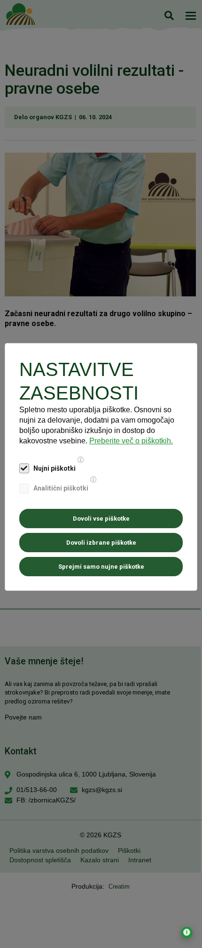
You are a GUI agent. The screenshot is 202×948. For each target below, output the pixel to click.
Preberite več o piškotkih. (131, 441)
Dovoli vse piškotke (101, 518)
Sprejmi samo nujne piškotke (101, 566)
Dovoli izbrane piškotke (101, 542)
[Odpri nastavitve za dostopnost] (187, 933)
